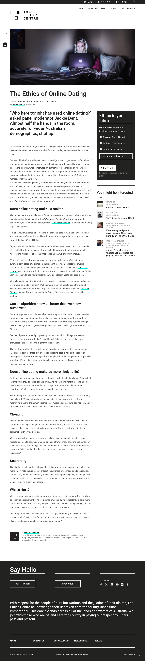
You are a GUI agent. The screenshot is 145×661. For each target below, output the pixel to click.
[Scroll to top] (139, 655)
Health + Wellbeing (35, 101)
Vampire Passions (55, 219)
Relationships (50, 101)
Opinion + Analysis (17, 101)
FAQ (125, 654)
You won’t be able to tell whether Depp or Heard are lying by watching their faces (120, 253)
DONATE (98, 641)
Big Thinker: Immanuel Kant (120, 218)
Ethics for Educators (112, 149)
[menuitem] (87, 2)
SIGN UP (107, 167)
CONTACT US (38, 641)
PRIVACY (132, 654)
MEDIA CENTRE (80, 641)
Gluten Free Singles (61, 222)
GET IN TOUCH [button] (22, 584)
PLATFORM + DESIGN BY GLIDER (21, 654)
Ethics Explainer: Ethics (117, 207)
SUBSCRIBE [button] (67, 584)
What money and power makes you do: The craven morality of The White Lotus (120, 233)
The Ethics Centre (18, 104)
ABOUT (13, 641)
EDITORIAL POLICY (62, 641)
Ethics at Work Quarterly (114, 143)
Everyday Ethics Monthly (114, 137)
